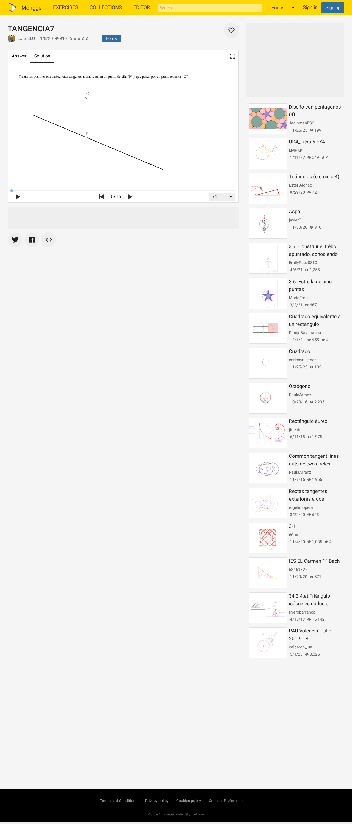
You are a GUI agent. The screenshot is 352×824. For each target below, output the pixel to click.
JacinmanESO (302, 123)
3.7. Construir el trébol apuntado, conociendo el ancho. (313, 254)
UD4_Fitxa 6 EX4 (307, 142)
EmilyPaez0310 (303, 262)
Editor (141, 7)
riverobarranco (302, 612)
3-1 (292, 526)
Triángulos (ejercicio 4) (314, 177)
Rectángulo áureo (308, 421)
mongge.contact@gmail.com (182, 814)
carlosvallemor (302, 359)
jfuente (295, 429)
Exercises (65, 7)
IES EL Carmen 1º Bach (314, 561)
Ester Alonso (300, 185)
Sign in (310, 7)
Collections (106, 7)
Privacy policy (156, 801)
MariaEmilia (300, 297)
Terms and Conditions (119, 801)
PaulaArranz (300, 394)
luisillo (26, 38)
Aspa (294, 212)
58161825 (298, 569)
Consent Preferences (226, 801)
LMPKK (295, 150)
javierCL (296, 220)
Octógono (299, 386)
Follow (111, 38)
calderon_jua (300, 647)
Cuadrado (299, 351)
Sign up (332, 7)
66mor (295, 534)
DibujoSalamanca (305, 332)
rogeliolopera (301, 507)
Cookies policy (188, 801)
